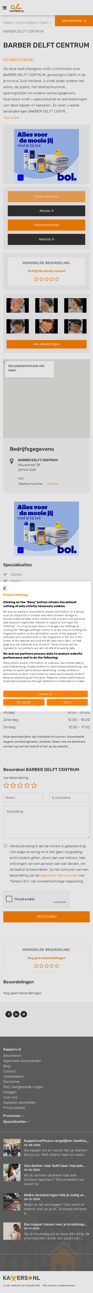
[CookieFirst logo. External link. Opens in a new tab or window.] (4, 588)
